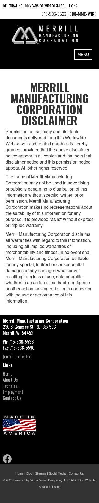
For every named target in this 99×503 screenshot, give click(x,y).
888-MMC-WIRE (83, 14)
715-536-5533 (54, 14)
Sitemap (40, 473)
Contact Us (12, 398)
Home (7, 374)
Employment (13, 392)
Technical (11, 386)
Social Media (57, 473)
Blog (29, 473)
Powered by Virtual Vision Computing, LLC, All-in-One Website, (55, 480)
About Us (10, 380)
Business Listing (50, 486)
